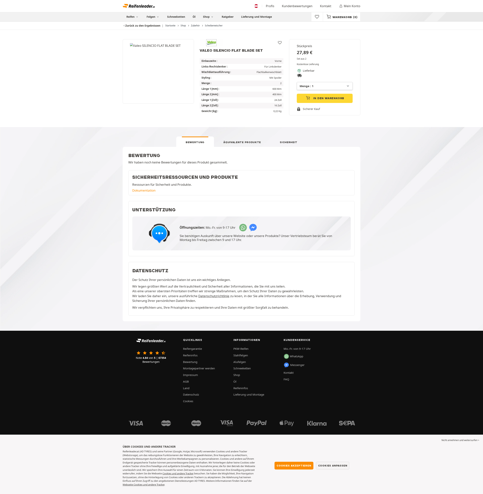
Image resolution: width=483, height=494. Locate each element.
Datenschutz (191, 394)
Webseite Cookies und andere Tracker (143, 484)
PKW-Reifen (240, 349)
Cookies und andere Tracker (178, 473)
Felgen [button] (151, 16)
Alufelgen (239, 362)
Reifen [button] (130, 16)
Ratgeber (228, 16)
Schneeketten (176, 16)
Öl (194, 16)
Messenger (297, 365)
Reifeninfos (190, 355)
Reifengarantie (192, 349)
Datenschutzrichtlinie (213, 296)
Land (186, 388)
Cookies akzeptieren (294, 465)
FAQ (286, 379)
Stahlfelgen (240, 355)
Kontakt (325, 6)
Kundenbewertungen (297, 6)
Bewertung (195, 142)
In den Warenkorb (328, 98)
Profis (270, 6)
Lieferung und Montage (256, 16)
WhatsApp (296, 356)
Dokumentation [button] (143, 190)
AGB (186, 381)
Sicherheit (288, 142)
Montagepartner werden (199, 368)
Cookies (188, 401)
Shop (206, 16)
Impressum (190, 375)
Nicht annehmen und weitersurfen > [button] (460, 440)
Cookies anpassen (332, 465)
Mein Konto (352, 6)
